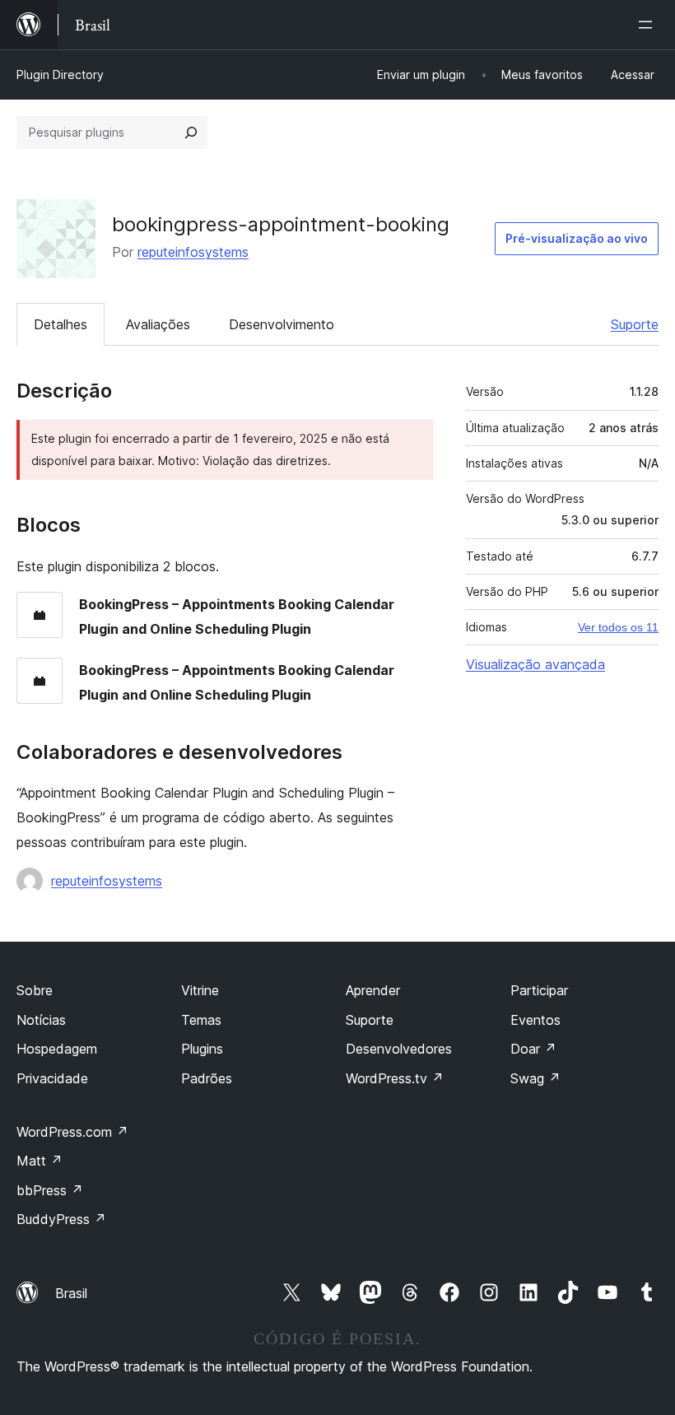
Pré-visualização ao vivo (576, 238)
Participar (539, 990)
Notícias (41, 1020)
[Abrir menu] (648, 24)
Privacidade (52, 1078)
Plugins (202, 1048)
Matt (39, 1160)
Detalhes (60, 324)
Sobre (34, 990)
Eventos (535, 1020)
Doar (533, 1048)
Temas (201, 1020)
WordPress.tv (395, 1078)
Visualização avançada (535, 664)
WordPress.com (72, 1132)
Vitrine (200, 990)
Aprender (373, 990)
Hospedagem (56, 1048)
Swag (535, 1078)
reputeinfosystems (193, 252)
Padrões (206, 1078)
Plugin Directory (60, 74)
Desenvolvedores (399, 1048)
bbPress (49, 1190)
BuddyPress (61, 1219)
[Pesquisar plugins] (191, 132)
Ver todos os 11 (618, 627)
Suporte (635, 324)
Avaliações (158, 324)
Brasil (71, 1293)
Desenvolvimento (281, 324)
